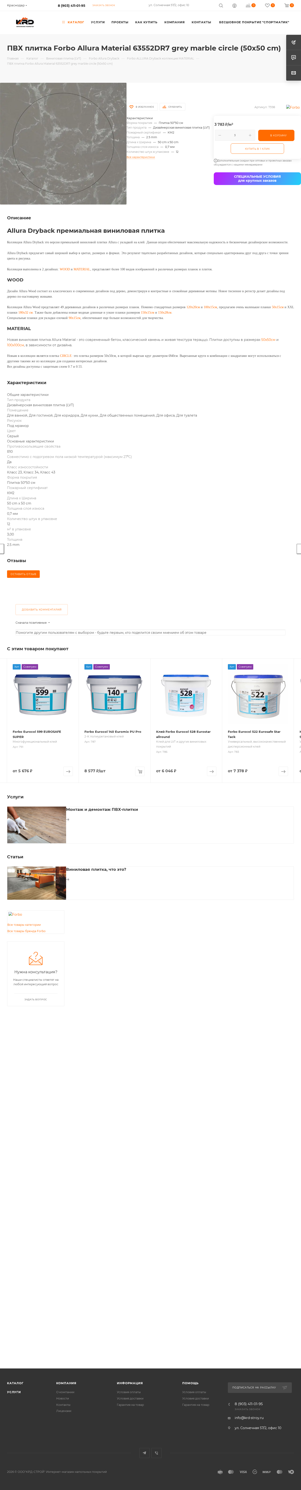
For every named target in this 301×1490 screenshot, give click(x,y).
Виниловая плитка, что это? (96, 869)
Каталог (15, 1383)
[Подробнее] (67, 819)
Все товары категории (24, 924)
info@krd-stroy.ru (249, 1418)
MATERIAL (82, 269)
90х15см (74, 318)
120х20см (193, 307)
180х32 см (25, 312)
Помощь (190, 1383)
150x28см (164, 312)
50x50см (268, 340)
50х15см (278, 307)
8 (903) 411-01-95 (71, 6)
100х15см (210, 307)
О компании (65, 1392)
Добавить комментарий (41, 609)
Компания (66, 1383)
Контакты (63, 1405)
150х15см (147, 312)
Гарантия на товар (130, 1405)
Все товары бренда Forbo (26, 931)
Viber (156, 1453)
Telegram (144, 1453)
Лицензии (63, 1411)
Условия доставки (130, 1398)
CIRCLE (66, 356)
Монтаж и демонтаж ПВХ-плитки (102, 809)
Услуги (14, 1392)
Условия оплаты (129, 1392)
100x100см (15, 345)
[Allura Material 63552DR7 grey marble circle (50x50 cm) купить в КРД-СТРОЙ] (63, 143)
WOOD (65, 269)
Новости (62, 1398)
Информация (130, 1383)
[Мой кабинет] (234, 6)
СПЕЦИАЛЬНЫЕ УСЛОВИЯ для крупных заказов (257, 178)
